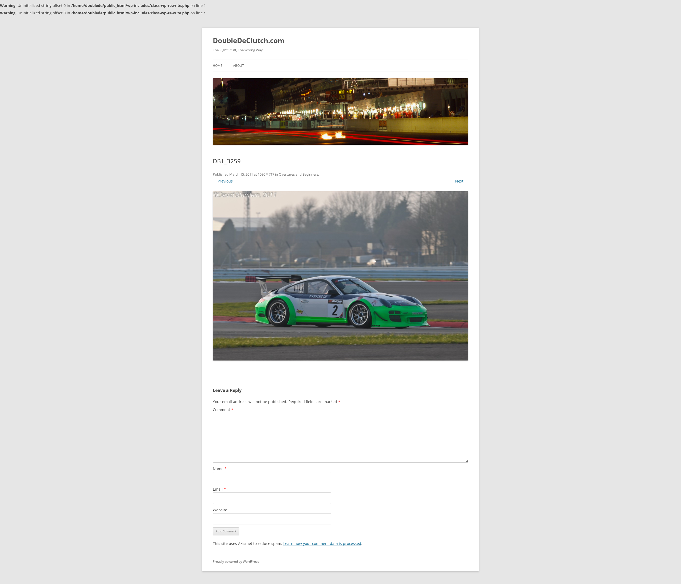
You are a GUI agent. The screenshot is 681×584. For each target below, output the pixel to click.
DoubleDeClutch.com (249, 40)
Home (217, 65)
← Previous (223, 181)
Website (220, 509)
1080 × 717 (266, 174)
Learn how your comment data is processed (322, 543)
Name (220, 468)
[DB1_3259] (340, 276)
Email (219, 489)
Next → (461, 181)
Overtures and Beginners (298, 174)
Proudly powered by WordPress (236, 561)
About (238, 65)
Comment (223, 409)
